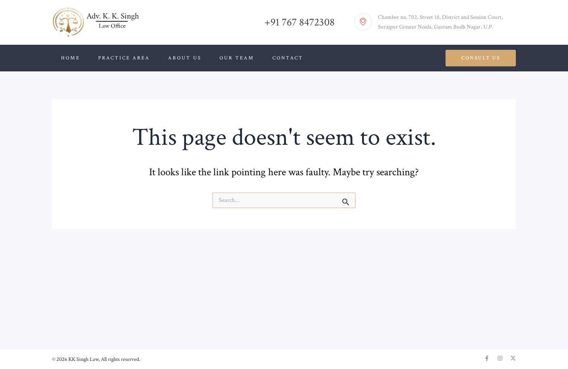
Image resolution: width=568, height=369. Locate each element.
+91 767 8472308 (299, 22)
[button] (481, 58)
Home (70, 58)
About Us (184, 58)
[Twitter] (513, 358)
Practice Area (124, 58)
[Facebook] (487, 358)
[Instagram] (500, 358)
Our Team (236, 58)
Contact (287, 58)
